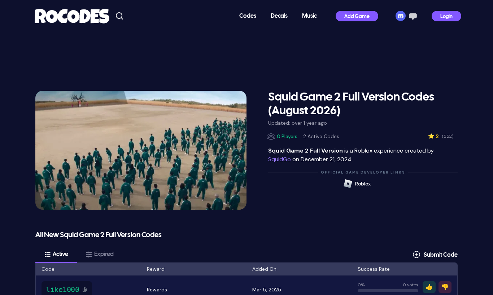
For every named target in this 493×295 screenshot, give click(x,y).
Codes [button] (247, 16)
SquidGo (279, 159)
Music (309, 16)
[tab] (56, 254)
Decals (279, 16)
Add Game (357, 16)
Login (446, 16)
